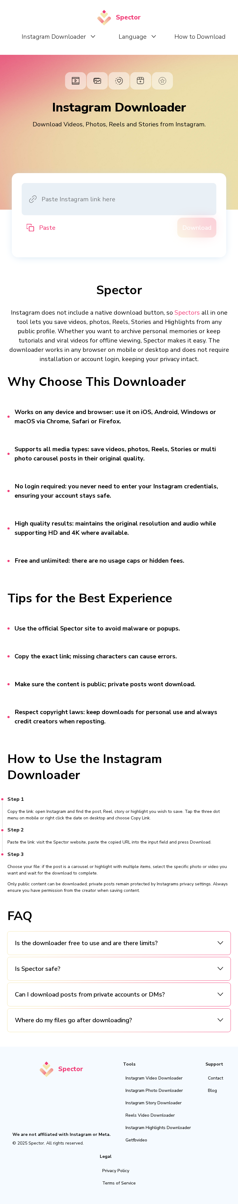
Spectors (187, 312)
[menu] (121, 36)
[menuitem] (58, 36)
